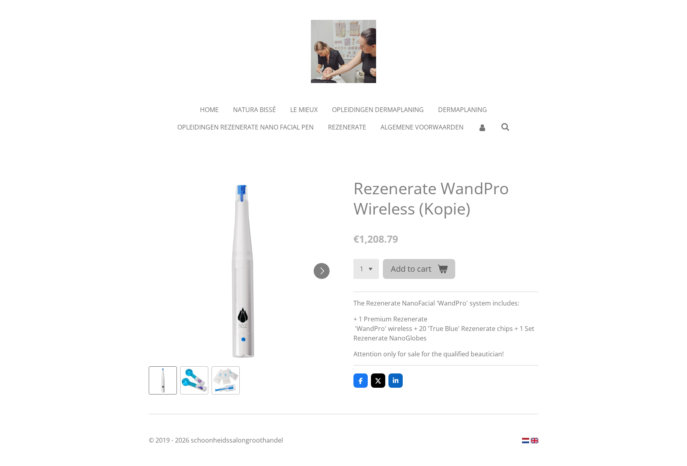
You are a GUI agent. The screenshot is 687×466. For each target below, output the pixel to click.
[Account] (482, 127)
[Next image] (322, 271)
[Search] (505, 126)
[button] (163, 380)
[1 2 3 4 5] (366, 269)
